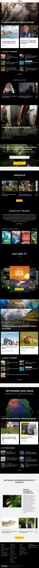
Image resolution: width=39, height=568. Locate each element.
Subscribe (7, 393)
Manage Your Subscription (23, 549)
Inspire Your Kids (12, 551)
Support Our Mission (13, 558)
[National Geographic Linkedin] (34, 545)
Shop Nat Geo (12, 552)
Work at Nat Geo (22, 551)
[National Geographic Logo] (4, 566)
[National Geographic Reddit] (37, 545)
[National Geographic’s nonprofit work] (19, 501)
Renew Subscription (22, 548)
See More (19, 379)
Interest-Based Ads (4, 552)
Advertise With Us (13, 562)
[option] (10, 90)
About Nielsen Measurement (5, 553)
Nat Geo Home (12, 545)
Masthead (11, 559)
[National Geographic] (19, 1)
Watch (23, 46)
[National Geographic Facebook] (30, 545)
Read (4, 45)
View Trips (23, 350)
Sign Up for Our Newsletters (24, 552)
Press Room (12, 560)
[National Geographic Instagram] (28, 545)
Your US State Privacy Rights (5, 548)
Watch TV (11, 555)
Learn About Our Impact (13, 556)
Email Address (11, 155)
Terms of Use (3, 545)
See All (19, 470)
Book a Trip (12, 548)
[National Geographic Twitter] (31, 545)
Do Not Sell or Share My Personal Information (4, 555)
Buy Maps (11, 549)
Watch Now (19, 223)
